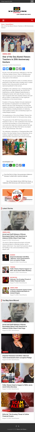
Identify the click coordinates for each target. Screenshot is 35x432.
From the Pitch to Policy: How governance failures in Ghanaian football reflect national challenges (18, 175)
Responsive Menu (32, 1)
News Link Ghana (21, 429)
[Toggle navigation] (3, 20)
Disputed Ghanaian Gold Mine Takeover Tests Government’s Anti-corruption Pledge (20, 258)
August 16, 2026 (14, 272)
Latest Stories (7, 208)
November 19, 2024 (7, 65)
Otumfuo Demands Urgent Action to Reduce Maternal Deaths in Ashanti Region (21, 291)
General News (6, 54)
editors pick (13, 277)
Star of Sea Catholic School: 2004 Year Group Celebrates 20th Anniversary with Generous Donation (17, 182)
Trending (12, 267)
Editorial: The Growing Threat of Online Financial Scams (20, 280)
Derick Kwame (17, 65)
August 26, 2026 (6, 240)
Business (12, 255)
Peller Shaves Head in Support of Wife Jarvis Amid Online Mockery (20, 269)
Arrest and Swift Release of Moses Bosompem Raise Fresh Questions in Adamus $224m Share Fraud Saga (14, 236)
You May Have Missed (10, 300)
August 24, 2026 (14, 262)
